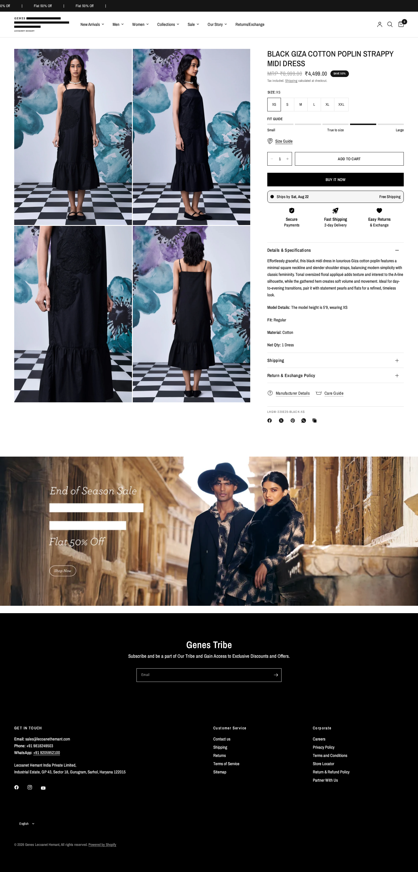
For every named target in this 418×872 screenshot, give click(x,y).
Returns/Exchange (249, 24)
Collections (166, 24)
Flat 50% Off (40, 6)
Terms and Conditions (330, 755)
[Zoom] (120, 60)
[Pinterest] (294, 420)
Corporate (322, 728)
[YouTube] (47, 788)
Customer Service (229, 728)
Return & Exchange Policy (291, 375)
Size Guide (284, 141)
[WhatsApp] (304, 420)
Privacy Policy (323, 747)
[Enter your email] (276, 675)
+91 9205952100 (46, 753)
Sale (191, 24)
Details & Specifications (289, 250)
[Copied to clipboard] (315, 420)
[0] (400, 24)
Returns (219, 755)
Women (138, 24)
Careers (319, 739)
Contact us (221, 739)
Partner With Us (325, 780)
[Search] (390, 24)
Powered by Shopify (102, 844)
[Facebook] (270, 420)
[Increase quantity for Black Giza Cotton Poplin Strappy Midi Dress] (287, 158)
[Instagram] (34, 787)
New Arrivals (90, 24)
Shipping (291, 80)
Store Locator (323, 764)
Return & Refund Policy (331, 772)
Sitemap (219, 772)
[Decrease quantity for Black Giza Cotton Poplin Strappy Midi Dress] (272, 158)
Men (116, 24)
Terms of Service (226, 764)
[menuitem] (92, 24)
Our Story (215, 24)
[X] (282, 420)
